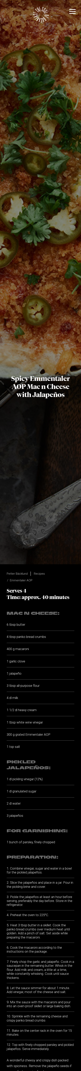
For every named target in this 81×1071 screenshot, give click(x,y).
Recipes (39, 573)
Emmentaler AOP (21, 580)
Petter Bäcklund (17, 573)
